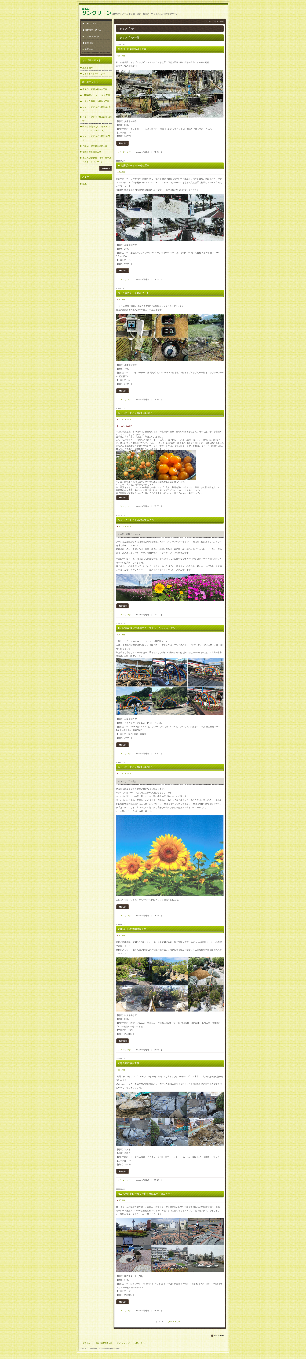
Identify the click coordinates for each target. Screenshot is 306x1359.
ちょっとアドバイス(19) (93, 73)
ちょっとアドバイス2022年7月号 (96, 138)
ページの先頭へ (218, 1335)
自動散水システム (93, 30)
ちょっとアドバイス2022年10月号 (97, 119)
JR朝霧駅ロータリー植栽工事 (96, 95)
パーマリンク (124, 152)
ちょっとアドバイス (125, 419)
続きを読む (122, 143)
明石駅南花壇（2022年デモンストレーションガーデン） (97, 128)
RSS (84, 184)
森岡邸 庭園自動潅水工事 (94, 89)
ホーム (208, 21)
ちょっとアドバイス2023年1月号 (96, 109)
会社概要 (89, 43)
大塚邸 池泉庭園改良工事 (94, 146)
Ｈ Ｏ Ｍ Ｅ (92, 23)
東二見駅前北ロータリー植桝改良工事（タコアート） (96, 160)
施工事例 (121, 56)
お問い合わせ (140, 1343)
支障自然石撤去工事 (91, 152)
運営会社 (87, 1343)
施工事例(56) (88, 67)
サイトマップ (123, 1343)
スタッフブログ (92, 36)
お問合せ (89, 49)
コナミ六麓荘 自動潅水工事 (95, 101)
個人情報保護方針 (104, 1343)
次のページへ (174, 1321)
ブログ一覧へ (105, 168)
